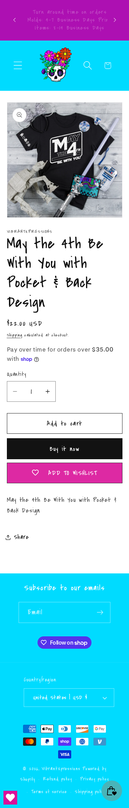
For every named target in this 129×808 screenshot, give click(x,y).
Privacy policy (94, 779)
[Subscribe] (100, 612)
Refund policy (57, 779)
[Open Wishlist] (10, 798)
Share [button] (21, 537)
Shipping (14, 335)
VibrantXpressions (61, 768)
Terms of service (49, 791)
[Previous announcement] (14, 20)
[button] (18, 65)
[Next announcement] (114, 20)
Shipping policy (90, 791)
